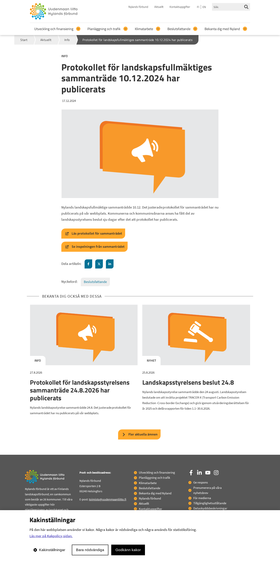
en (204, 7)
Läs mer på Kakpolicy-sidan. (51, 536)
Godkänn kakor (128, 550)
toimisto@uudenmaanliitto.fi (107, 499)
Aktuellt (158, 7)
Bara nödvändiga (90, 550)
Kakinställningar (52, 550)
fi (198, 7)
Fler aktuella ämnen (143, 434)
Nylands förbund (138, 7)
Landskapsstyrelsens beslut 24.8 (188, 382)
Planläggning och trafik (104, 28)
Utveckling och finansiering (53, 28)
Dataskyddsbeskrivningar (210, 508)
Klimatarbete (144, 28)
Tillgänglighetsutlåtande (209, 503)
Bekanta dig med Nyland (222, 28)
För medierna (202, 498)
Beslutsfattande (178, 28)
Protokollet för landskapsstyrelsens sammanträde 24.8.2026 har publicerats (80, 390)
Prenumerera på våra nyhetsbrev (207, 490)
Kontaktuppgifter (180, 7)
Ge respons (200, 482)
